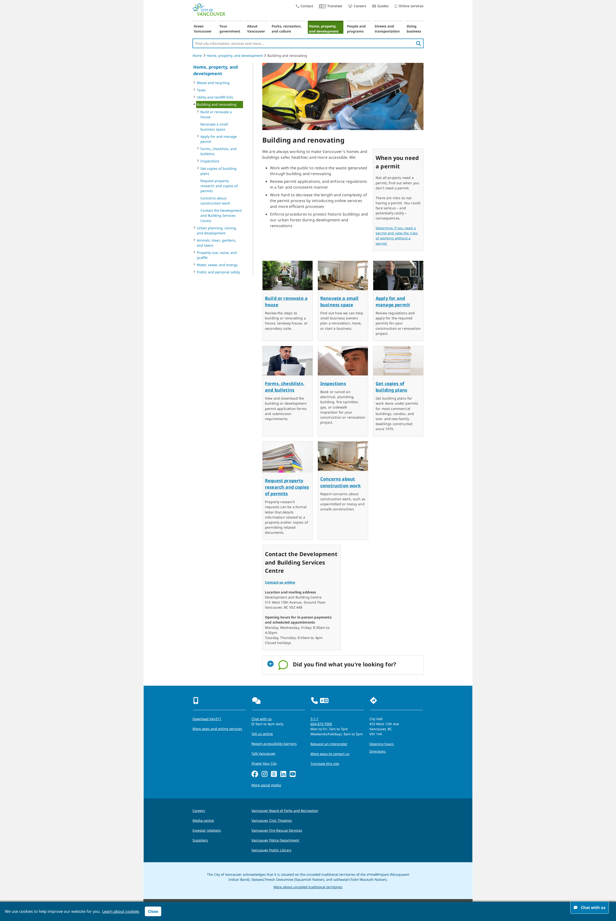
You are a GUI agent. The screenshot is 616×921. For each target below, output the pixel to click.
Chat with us (261, 719)
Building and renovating (217, 104)
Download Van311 (206, 719)
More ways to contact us (329, 753)
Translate (334, 6)
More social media (266, 785)
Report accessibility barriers (274, 743)
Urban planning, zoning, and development (217, 230)
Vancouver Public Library (271, 850)
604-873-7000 (321, 724)
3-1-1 (314, 719)
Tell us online (262, 733)
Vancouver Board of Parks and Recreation (284, 810)
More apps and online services (217, 728)
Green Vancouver (203, 28)
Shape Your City (264, 763)
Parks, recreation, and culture (287, 28)
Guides (383, 6)
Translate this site (324, 763)
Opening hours (381, 744)
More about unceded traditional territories (308, 887)
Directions (377, 751)
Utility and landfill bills (215, 97)
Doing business (414, 28)
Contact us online (280, 582)
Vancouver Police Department (275, 840)
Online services (411, 6)
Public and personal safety (218, 272)
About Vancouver (256, 28)
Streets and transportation (387, 28)
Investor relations (206, 830)
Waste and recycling (213, 82)
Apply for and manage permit (218, 139)
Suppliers (200, 840)
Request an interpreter (328, 744)
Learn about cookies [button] (120, 911)
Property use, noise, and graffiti (217, 255)
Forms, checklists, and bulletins (218, 151)
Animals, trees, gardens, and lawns (216, 243)
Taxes (201, 90)
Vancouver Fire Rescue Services (276, 830)
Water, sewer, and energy (217, 265)
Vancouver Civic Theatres (271, 820)
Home (197, 55)
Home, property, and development (324, 28)
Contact (307, 6)
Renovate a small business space (214, 127)
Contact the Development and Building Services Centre (221, 215)
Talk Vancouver (263, 753)
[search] (418, 43)
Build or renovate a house (216, 114)
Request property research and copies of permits (219, 185)
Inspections (209, 161)
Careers (360, 6)
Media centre (203, 820)
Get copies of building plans (218, 171)
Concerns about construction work (215, 200)
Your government (229, 28)
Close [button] (153, 911)
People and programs (356, 28)
